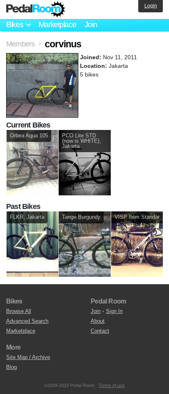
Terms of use (111, 385)
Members (20, 44)
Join (90, 24)
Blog (11, 367)
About (98, 321)
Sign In (114, 311)
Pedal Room (35, 9)
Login (150, 6)
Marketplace (57, 24)
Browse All (18, 311)
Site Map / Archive (28, 357)
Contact (100, 331)
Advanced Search (27, 321)
